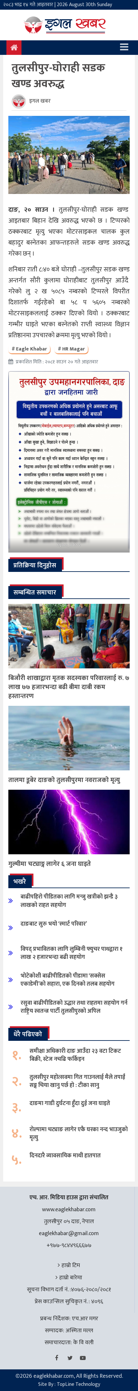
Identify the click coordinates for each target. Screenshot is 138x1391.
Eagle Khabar (31, 349)
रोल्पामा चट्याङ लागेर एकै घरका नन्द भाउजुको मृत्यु (79, 1133)
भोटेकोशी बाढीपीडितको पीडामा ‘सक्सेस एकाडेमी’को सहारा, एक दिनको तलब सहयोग (68, 980)
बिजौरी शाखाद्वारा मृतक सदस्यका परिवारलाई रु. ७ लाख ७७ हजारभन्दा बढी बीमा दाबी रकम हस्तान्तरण (68, 687)
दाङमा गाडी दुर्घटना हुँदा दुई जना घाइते (70, 1103)
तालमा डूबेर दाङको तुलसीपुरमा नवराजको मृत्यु (64, 780)
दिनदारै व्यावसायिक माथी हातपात (65, 1156)
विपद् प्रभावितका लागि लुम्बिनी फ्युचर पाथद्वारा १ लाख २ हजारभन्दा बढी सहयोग (72, 953)
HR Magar (73, 349)
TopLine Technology (78, 1384)
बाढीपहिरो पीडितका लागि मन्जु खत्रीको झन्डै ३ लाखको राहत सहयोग (69, 901)
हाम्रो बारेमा (70, 1278)
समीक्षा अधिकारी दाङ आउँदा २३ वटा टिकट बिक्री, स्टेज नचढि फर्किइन (75, 1055)
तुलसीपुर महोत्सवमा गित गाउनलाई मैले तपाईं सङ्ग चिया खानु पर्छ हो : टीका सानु (77, 1081)
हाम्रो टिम (71, 1265)
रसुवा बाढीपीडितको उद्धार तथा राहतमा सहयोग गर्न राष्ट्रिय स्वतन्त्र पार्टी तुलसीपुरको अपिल (74, 1007)
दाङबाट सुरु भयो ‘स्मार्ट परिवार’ (54, 924)
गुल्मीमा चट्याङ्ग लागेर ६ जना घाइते (49, 863)
